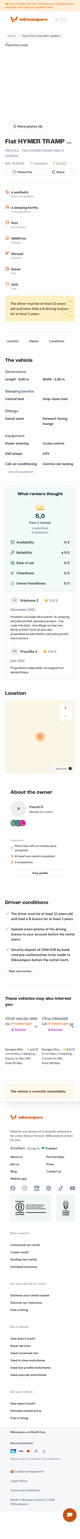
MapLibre (61, 768)
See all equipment (21, 471)
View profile (40, 873)
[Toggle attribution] (70, 768)
